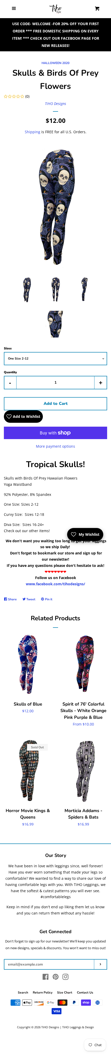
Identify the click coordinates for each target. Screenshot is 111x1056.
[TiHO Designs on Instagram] (65, 977)
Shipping (32, 131)
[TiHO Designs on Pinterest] (55, 977)
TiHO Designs (55, 103)
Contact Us (85, 992)
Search (23, 992)
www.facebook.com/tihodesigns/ (55, 583)
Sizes (8, 348)
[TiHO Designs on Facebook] (45, 977)
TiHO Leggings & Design (78, 1027)
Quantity (10, 372)
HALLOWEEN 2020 (55, 63)
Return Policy (42, 992)
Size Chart (64, 992)
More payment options (55, 446)
